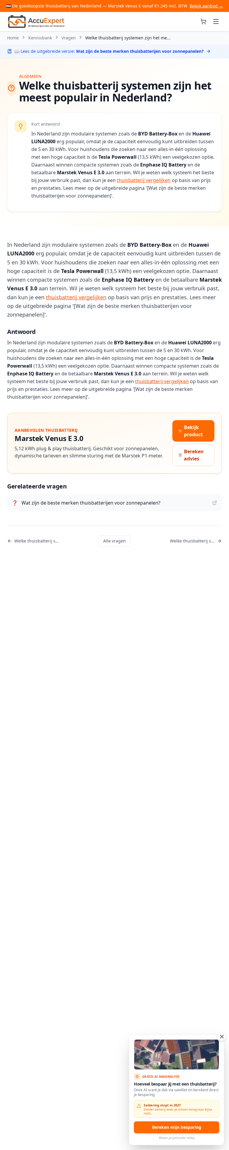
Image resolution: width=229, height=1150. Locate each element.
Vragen (68, 38)
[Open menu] (216, 21)
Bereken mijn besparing (176, 1127)
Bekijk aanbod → (206, 6)
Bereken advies (194, 455)
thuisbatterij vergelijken (144, 180)
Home (13, 38)
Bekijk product (193, 431)
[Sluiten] (221, 1036)
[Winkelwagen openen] (203, 21)
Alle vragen (114, 541)
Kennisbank (40, 38)
